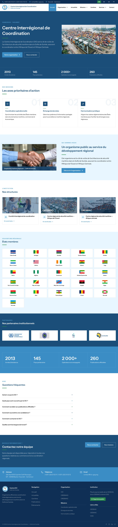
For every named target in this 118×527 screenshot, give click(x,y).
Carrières (93, 7)
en (104, 2)
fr (99, 2)
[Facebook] (106, 524)
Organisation (62, 7)
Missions (83, 7)
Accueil (52, 7)
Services (101, 7)
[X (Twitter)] (115, 524)
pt (114, 2)
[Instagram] (109, 524)
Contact (111, 7)
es (109, 2)
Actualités (74, 7)
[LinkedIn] (112, 524)
